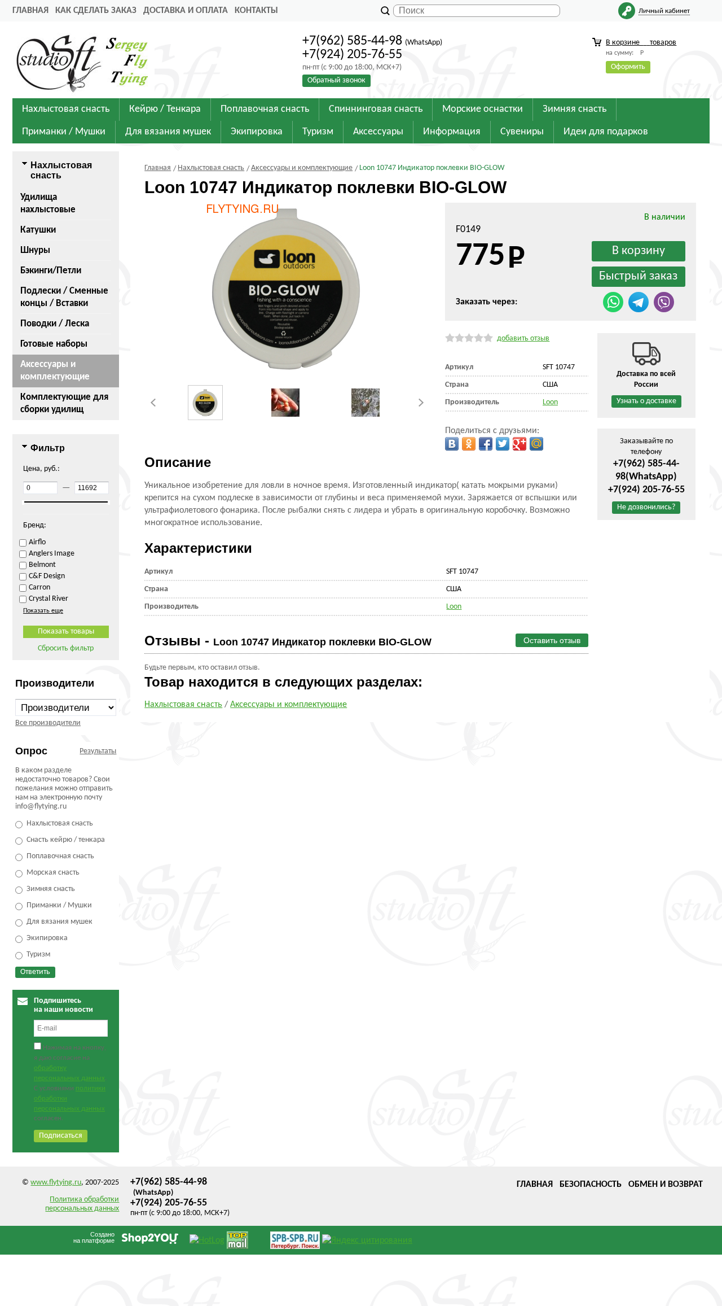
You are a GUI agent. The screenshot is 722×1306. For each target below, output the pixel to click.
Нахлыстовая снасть (183, 704)
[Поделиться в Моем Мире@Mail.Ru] (536, 444)
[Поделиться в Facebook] (485, 444)
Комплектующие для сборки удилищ (64, 403)
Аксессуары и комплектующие (55, 371)
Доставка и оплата (185, 10)
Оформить (628, 67)
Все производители (48, 723)
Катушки (38, 230)
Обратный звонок (336, 80)
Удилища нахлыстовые (48, 204)
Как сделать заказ (96, 10)
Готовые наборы (53, 344)
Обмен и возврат (665, 1184)
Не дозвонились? (646, 507)
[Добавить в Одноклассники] (469, 444)
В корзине (641, 42)
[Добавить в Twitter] (502, 444)
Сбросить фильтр (66, 648)
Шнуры (35, 250)
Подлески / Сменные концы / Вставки (64, 297)
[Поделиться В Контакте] (452, 444)
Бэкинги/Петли (50, 271)
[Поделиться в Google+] (519, 444)
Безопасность (591, 1184)
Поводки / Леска (54, 324)
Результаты (98, 751)
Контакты (256, 10)
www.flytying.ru (55, 1182)
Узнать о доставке (646, 401)
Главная (30, 10)
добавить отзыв (523, 338)
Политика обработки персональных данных (82, 1204)
